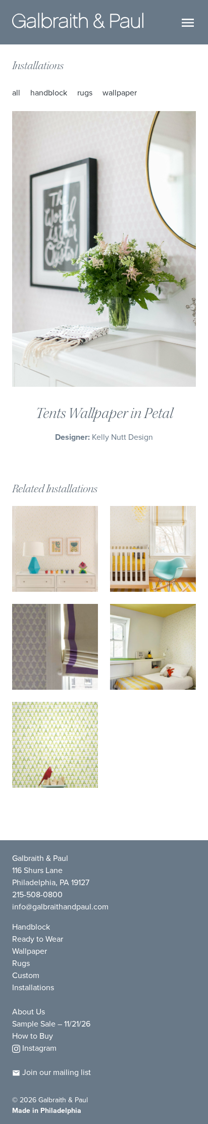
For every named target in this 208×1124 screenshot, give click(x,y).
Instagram (38, 1048)
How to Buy (32, 1036)
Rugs (84, 92)
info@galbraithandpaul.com (60, 906)
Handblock (48, 92)
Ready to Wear (37, 939)
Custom (25, 975)
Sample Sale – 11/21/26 (51, 1024)
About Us (28, 1011)
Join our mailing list (55, 1072)
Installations (38, 66)
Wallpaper (119, 92)
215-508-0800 (37, 894)
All (16, 92)
